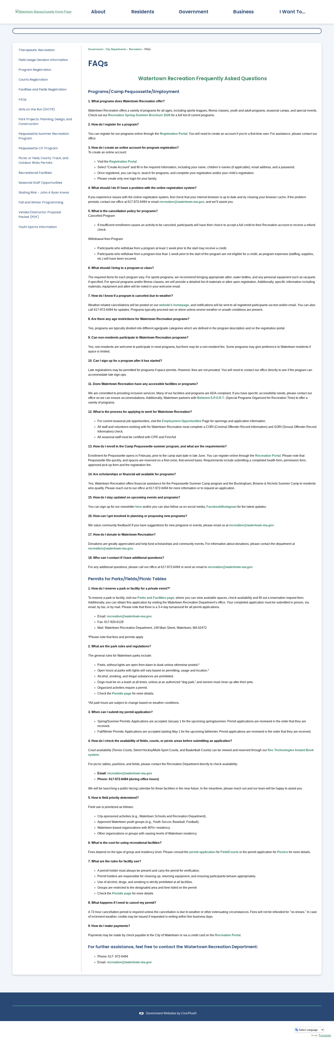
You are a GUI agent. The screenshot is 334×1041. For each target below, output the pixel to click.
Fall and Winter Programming (41, 202)
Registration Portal (173, 133)
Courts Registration (33, 79)
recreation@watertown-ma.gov (181, 201)
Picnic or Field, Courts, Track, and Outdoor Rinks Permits (43, 160)
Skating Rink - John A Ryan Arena (44, 192)
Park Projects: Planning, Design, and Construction (45, 121)
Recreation (135, 49)
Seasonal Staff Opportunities (40, 182)
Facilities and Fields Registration (42, 89)
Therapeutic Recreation (37, 50)
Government (95, 49)
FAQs (22, 99)
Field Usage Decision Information (43, 60)
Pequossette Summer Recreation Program (44, 136)
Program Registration (35, 69)
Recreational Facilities (35, 173)
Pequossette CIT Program (38, 148)
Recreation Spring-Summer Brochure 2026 (139, 115)
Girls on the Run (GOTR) (37, 109)
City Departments (115, 49)
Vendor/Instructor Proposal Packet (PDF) (40, 214)
